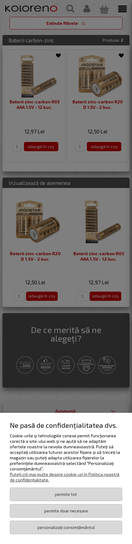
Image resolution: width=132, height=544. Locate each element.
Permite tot (66, 494)
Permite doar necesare (66, 510)
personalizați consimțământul (66, 527)
